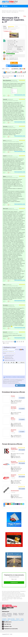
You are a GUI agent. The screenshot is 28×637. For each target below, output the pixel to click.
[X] (8, 504)
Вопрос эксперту (11, 619)
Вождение (9, 613)
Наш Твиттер (7, 624)
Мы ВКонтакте (7, 622)
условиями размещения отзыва (14, 383)
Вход (25, 16)
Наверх (7, 68)
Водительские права (7, 614)
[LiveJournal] (17, 504)
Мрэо (4, 609)
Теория (4, 613)
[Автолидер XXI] (14, 35)
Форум (22, 619)
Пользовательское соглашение (17, 620)
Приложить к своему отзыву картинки (15, 377)
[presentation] (5, 72)
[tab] (5, 72)
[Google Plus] (24, 69)
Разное (9, 616)
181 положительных (14, 28)
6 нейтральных (12, 29)
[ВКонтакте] (20, 69)
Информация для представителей (15, 66)
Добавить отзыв (7, 31)
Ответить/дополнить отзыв (19, 94)
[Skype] (23, 504)
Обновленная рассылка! (14, 576)
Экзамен (15, 613)
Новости (17, 619)
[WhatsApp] (21, 504)
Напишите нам (7, 626)
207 (9, 28)
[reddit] (10, 504)
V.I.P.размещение (14, 63)
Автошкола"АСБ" (15, 490)
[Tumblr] (16, 504)
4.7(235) (16, 26)
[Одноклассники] (23, 69)
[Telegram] (4, 506)
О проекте (4, 619)
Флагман (13, 396)
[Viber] (19, 504)
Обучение (21, 614)
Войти (18, 349)
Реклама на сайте (5, 620)
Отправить (21, 385)
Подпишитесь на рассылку (11, 628)
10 (3, 77)
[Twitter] (21, 69)
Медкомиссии (8, 607)
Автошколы (7, 605)
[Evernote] (12, 504)
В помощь (4, 616)
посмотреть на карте (11, 53)
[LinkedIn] (14, 504)
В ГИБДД (15, 614)
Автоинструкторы (9, 606)
